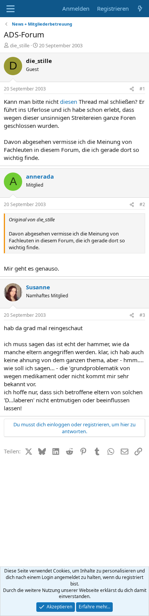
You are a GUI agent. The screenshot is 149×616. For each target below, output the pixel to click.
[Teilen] (132, 89)
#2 (142, 204)
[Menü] (10, 8)
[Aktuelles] (140, 9)
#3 (142, 315)
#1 (142, 88)
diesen (68, 101)
